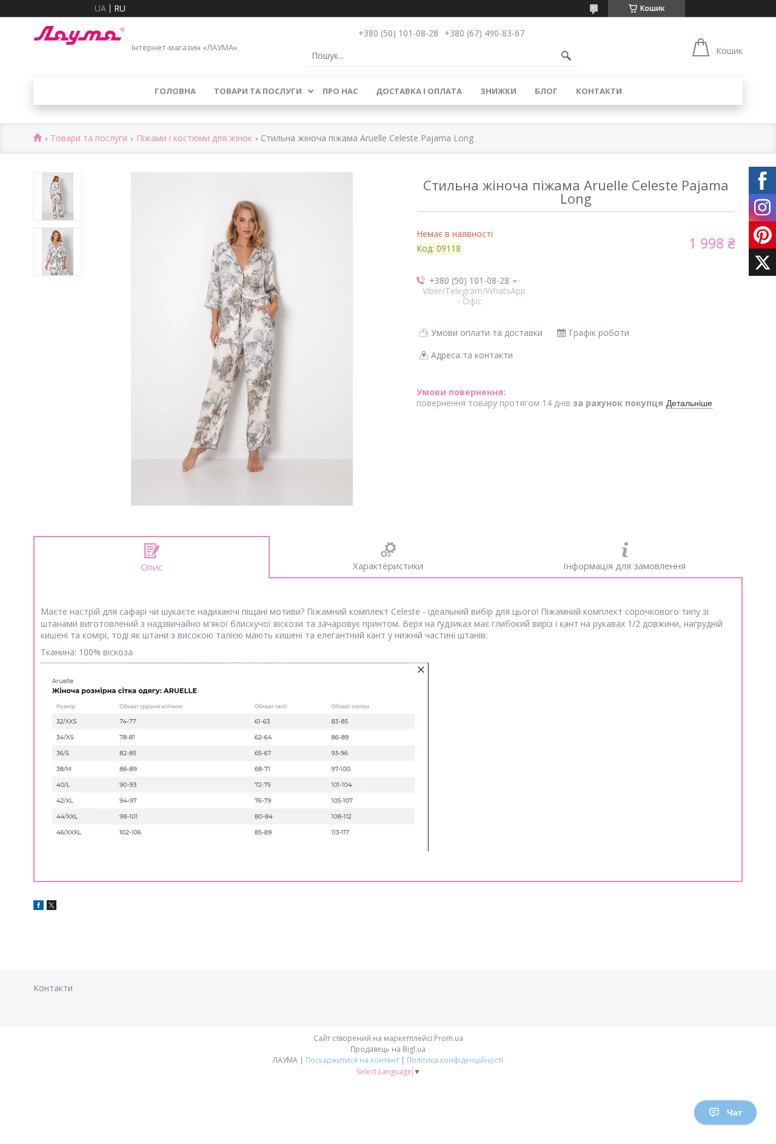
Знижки (498, 90)
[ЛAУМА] (78, 35)
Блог (546, 90)
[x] (51, 906)
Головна (175, 90)
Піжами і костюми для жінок (194, 138)
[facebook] (38, 906)
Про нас (340, 90)
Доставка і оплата (419, 90)
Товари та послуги (258, 90)
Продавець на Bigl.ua (388, 1049)
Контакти (599, 90)
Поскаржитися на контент (352, 1060)
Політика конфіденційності (455, 1060)
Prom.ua (448, 1038)
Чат (734, 1112)
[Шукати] (566, 55)
